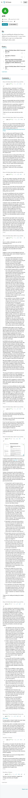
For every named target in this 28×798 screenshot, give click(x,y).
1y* (12, 119)
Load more (4, 71)
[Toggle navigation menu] (2, 2)
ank (6, 53)
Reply (4, 114)
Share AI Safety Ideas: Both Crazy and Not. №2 (14, 81)
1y (12, 84)
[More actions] (24, 53)
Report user (25, 789)
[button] (5, 84)
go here (15, 460)
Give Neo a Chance (10, 55)
